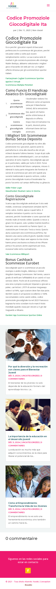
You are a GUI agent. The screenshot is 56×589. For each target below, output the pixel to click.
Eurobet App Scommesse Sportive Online (24, 315)
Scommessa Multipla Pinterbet (19, 85)
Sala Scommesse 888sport (17, 254)
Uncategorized (30, 375)
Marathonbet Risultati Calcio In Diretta (23, 191)
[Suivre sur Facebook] (28, 570)
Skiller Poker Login (14, 187)
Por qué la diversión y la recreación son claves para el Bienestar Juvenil (28, 369)
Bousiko (28, 585)
